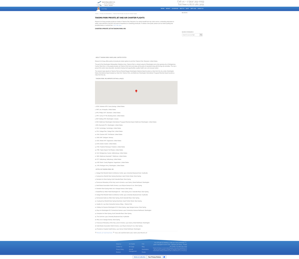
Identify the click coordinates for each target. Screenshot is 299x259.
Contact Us (200, 8)
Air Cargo (131, 246)
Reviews (118, 252)
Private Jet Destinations (106, 13)
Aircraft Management (133, 250)
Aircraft (168, 8)
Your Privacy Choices (154, 257)
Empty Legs (193, 8)
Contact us (119, 246)
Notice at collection (140, 257)
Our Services (175, 8)
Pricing (162, 8)
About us (118, 244)
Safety (187, 8)
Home (96, 13)
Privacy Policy (120, 249)
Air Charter (132, 244)
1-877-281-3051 (117, 25)
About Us (182, 8)
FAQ (143, 244)
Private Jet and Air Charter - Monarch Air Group (105, 3)
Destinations (145, 249)
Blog (143, 246)
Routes (144, 252)
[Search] (201, 34)
